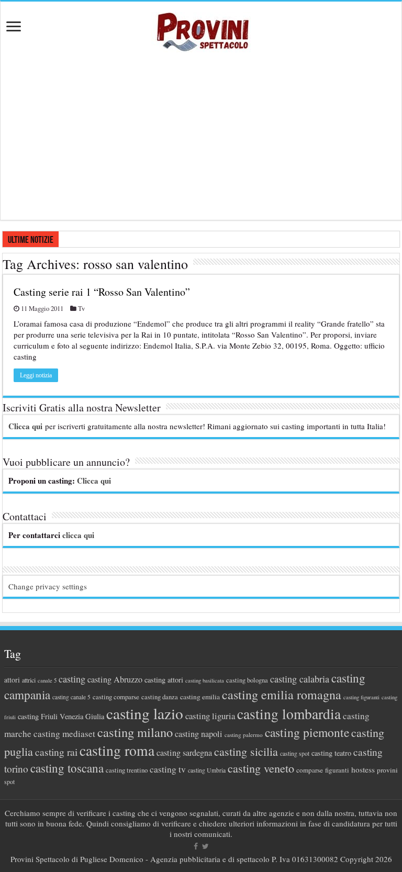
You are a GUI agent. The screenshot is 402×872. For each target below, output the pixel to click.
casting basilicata (204, 680)
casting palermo (244, 735)
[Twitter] (205, 846)
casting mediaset (64, 734)
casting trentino (127, 770)
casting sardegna (184, 752)
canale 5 (47, 680)
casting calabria (299, 679)
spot (9, 781)
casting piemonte (307, 732)
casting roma (117, 750)
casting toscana (67, 768)
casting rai (56, 751)
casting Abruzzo (114, 679)
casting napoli (198, 734)
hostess (363, 769)
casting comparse (116, 696)
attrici (29, 680)
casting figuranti (361, 697)
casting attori (163, 680)
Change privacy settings (47, 586)
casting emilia (200, 696)
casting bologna (247, 680)
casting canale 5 (71, 697)
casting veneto (261, 768)
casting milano (135, 732)
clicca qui (78, 535)
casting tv (168, 769)
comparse (309, 770)
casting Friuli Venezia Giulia (61, 716)
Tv (81, 308)
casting (72, 679)
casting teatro (331, 753)
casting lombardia (289, 713)
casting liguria (210, 716)
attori (12, 680)
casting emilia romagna (281, 694)
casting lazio (144, 713)
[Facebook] (196, 846)
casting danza (159, 696)
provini (387, 770)
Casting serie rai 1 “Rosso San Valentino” (102, 292)
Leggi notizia (36, 375)
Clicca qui (25, 426)
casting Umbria (207, 770)
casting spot (294, 753)
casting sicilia (246, 751)
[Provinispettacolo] (201, 28)
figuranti (337, 770)
